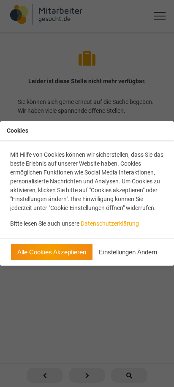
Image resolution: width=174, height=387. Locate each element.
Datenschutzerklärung (110, 223)
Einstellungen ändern (128, 252)
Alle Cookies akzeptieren (51, 252)
